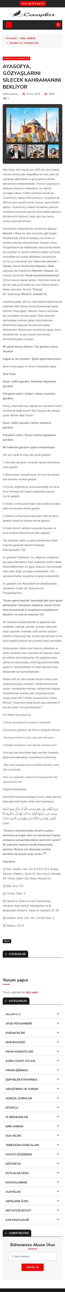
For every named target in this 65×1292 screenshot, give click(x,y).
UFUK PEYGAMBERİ (19, 1024)
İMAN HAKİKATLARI (19, 1052)
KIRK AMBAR (27, 38)
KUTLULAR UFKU (17, 1173)
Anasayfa (11, 38)
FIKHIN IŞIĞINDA (17, 1070)
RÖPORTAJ (13, 1164)
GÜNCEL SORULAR (19, 1098)
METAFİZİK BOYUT (18, 1211)
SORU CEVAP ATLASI (20, 1061)
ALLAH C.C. (13, 1014)
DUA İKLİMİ (13, 1136)
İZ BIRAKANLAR (17, 1117)
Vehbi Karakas (10, 94)
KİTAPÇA (12, 1108)
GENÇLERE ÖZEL (17, 1201)
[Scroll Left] (11, 151)
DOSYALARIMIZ (16, 1182)
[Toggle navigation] (9, 25)
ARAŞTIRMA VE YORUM (22, 1089)
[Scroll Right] (53, 151)
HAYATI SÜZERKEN (19, 1154)
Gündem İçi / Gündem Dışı (24, 43)
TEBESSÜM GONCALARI (22, 1145)
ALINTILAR (13, 1192)
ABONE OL (32, 1267)
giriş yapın (32, 992)
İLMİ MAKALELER (17, 1220)
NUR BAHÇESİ (15, 1042)
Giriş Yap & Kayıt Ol (32, 3)
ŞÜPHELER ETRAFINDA (22, 1080)
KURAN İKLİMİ (15, 1033)
